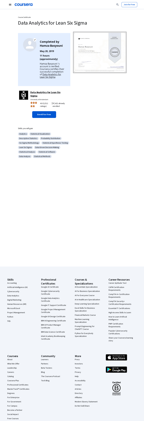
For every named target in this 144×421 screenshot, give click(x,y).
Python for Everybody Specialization (84, 335)
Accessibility (80, 380)
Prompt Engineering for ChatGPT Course (84, 328)
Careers (10, 372)
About (9, 359)
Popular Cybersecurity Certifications (118, 332)
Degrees (11, 393)
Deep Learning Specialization (87, 304)
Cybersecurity (13, 291)
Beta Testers (46, 368)
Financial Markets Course (85, 315)
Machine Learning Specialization (82, 321)
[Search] (117, 4)
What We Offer (13, 363)
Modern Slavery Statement (86, 401)
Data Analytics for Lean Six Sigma (50, 76)
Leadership (12, 368)
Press (77, 359)
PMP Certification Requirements (116, 325)
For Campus (12, 406)
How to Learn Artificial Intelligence (118, 318)
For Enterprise (13, 397)
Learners (45, 359)
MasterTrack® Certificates (18, 389)
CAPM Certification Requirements (116, 289)
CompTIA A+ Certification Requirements (119, 296)
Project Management (16, 312)
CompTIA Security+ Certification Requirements (120, 303)
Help (77, 376)
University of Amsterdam (39, 99)
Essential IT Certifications (119, 308)
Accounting (12, 283)
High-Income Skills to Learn (120, 312)
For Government (14, 401)
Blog (43, 372)
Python (10, 316)
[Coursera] (23, 4)
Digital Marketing (14, 300)
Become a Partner (14, 410)
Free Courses (13, 418)
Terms (77, 368)
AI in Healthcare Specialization (87, 299)
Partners (44, 363)
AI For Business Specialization (87, 291)
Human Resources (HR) (16, 304)
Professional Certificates (17, 384)
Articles (78, 389)
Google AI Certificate (50, 287)
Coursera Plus (13, 380)
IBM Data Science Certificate (53, 332)
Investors (79, 363)
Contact (78, 384)
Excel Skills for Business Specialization (85, 309)
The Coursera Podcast (50, 376)
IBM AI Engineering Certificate (53, 320)
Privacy (78, 372)
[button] (44, 114)
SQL (9, 321)
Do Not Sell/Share (82, 406)
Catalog (10, 376)
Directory (79, 393)
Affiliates (78, 397)
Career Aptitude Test (117, 283)
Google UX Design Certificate (53, 316)
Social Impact (13, 414)
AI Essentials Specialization (86, 287)
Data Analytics (13, 295)
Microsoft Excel (13, 308)
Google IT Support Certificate (53, 305)
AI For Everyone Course (84, 295)
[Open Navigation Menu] (10, 4)
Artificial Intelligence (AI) (17, 287)
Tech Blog (45, 380)
